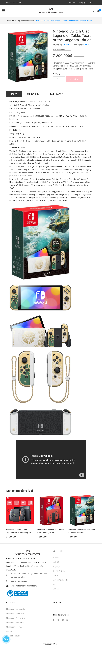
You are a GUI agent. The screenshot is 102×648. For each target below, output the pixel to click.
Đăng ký (82, 2)
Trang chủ (57, 558)
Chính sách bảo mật (14, 627)
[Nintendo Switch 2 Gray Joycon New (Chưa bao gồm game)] (20, 510)
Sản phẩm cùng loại (19, 490)
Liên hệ (90, 2)
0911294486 (16, 2)
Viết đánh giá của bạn (62, 50)
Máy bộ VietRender (60, 580)
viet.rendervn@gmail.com (26, 586)
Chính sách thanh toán (15, 614)
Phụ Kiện (56, 566)
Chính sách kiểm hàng (15, 622)
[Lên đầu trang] (97, 640)
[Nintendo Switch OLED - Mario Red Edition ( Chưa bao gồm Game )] (51, 510)
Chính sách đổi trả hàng (15, 618)
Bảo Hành (10, 631)
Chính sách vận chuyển (15, 609)
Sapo (56, 644)
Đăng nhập (72, 2)
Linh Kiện (56, 562)
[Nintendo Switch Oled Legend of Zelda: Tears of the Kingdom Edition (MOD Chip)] (82, 510)
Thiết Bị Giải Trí (59, 571)
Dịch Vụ (56, 575)
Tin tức (56, 584)
